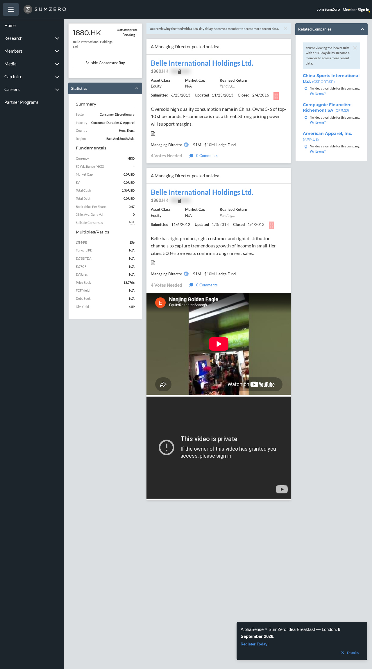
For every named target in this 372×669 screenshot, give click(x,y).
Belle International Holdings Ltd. (202, 63)
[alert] (302, 641)
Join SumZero (328, 9)
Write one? (318, 93)
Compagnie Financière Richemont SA (327, 107)
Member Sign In (356, 9)
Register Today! (255, 644)
